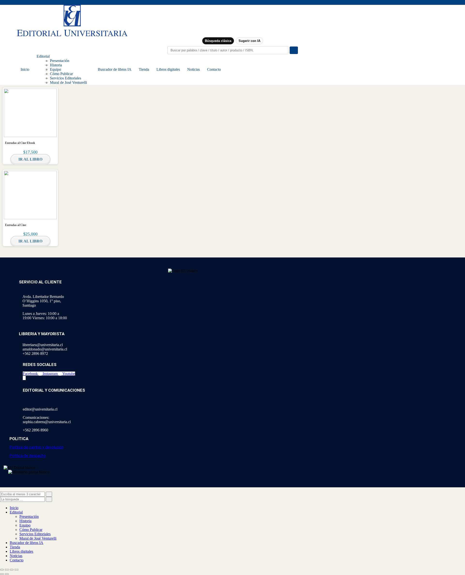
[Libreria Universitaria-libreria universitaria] (72, 35)
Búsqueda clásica (218, 41)
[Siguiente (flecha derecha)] (7, 574)
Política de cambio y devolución (36, 447)
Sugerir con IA (249, 41)
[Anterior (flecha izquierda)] (2, 574)
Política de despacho (27, 455)
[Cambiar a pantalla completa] (7, 569)
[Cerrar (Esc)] (16, 569)
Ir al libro (30, 159)
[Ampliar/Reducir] (2, 569)
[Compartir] (12, 569)
